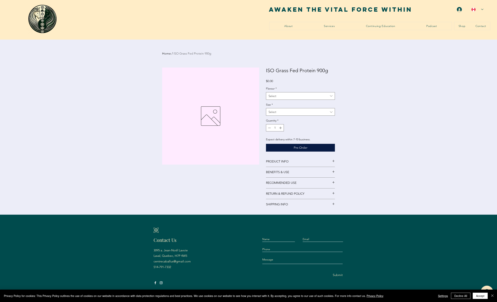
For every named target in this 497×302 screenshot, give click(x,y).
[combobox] (300, 96)
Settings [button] (443, 296)
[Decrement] (269, 127)
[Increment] (280, 127)
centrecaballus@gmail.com (172, 261)
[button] (329, 26)
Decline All (460, 296)
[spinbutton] (274, 127)
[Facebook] (155, 283)
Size (269, 104)
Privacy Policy (375, 296)
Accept (480, 296)
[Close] (492, 296)
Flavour (271, 88)
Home (166, 53)
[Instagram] (161, 283)
